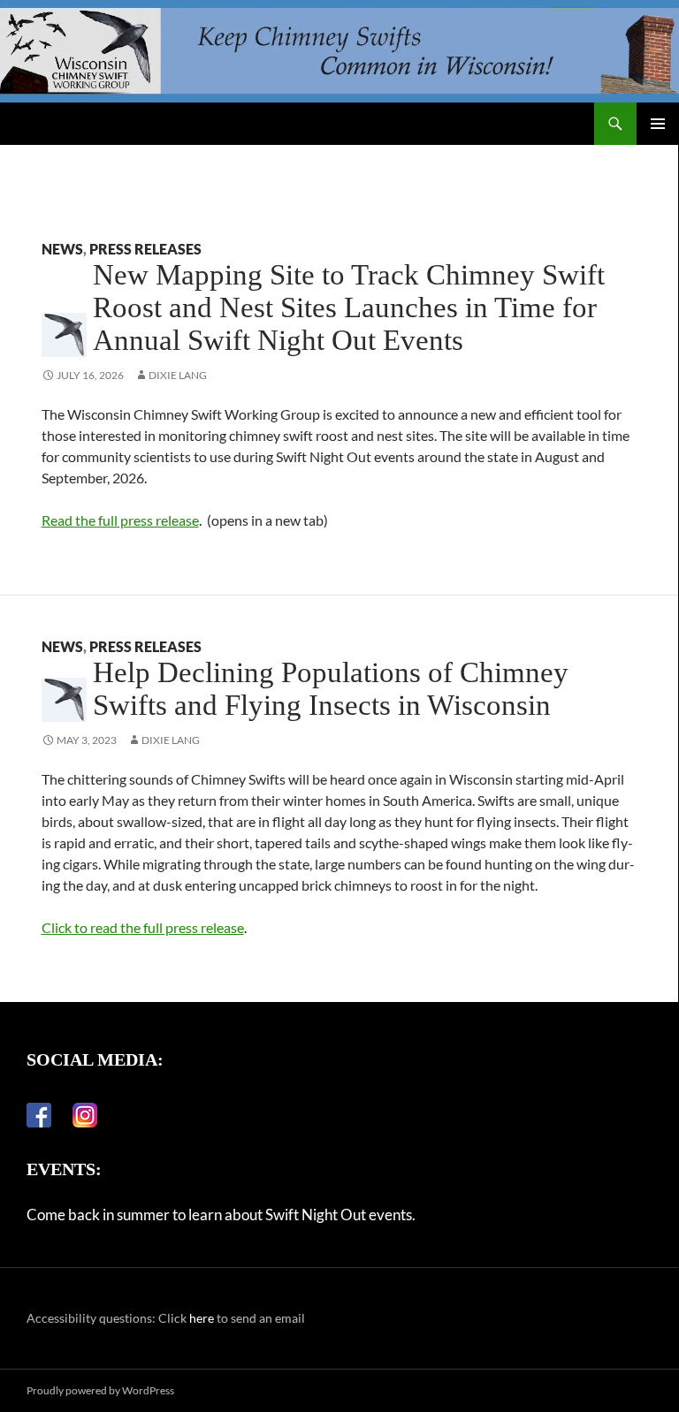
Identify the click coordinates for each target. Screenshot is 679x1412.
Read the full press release (120, 520)
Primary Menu (658, 123)
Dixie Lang (178, 375)
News (62, 249)
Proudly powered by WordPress (100, 1390)
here (201, 1317)
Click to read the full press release (143, 927)
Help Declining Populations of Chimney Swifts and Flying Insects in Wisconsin (330, 689)
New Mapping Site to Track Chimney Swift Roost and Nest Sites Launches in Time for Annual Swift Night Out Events (349, 307)
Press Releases (145, 249)
